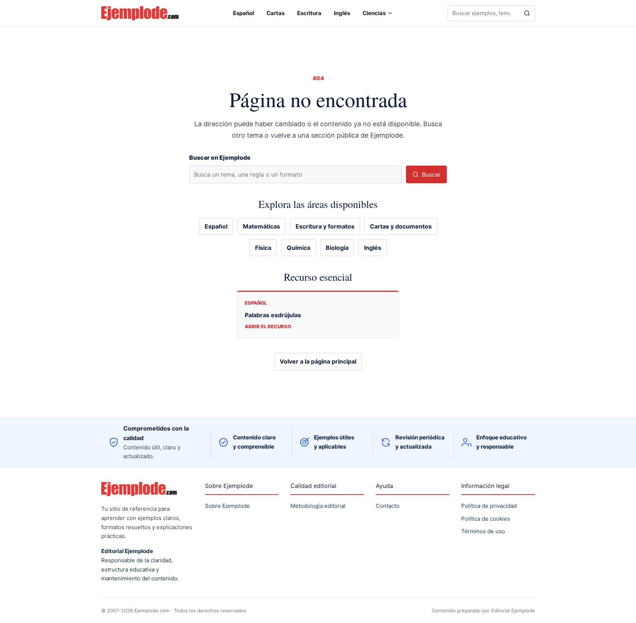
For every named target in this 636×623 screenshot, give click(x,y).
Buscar (431, 174)
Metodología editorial (318, 505)
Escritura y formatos (325, 226)
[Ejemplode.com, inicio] (140, 13)
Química (298, 247)
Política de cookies (485, 518)
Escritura (309, 13)
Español (243, 13)
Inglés (342, 13)
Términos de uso (483, 531)
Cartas (275, 13)
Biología (337, 247)
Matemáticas (261, 226)
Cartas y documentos (401, 226)
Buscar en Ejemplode (220, 157)
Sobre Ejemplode (227, 505)
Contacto (387, 505)
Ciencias (374, 13)
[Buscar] (527, 13)
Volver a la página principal (318, 361)
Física (263, 247)
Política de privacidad (489, 505)
